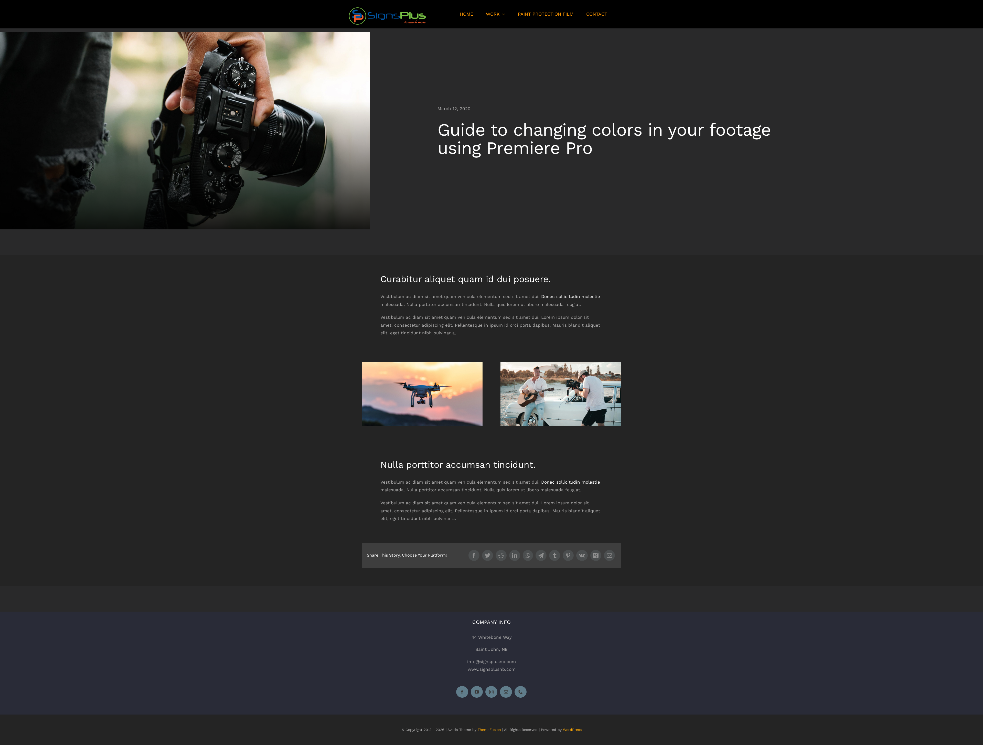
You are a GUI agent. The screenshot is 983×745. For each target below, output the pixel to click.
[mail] (506, 692)
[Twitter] (487, 555)
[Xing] (596, 555)
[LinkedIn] (514, 555)
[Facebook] (474, 555)
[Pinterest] (568, 555)
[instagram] (492, 692)
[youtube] (477, 692)
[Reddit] (501, 555)
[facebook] (462, 692)
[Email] (609, 555)
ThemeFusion (489, 730)
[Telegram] (541, 555)
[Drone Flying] (422, 364)
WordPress (572, 730)
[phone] (521, 692)
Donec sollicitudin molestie (570, 296)
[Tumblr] (554, 555)
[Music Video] (560, 364)
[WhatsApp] (527, 555)
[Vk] (582, 555)
